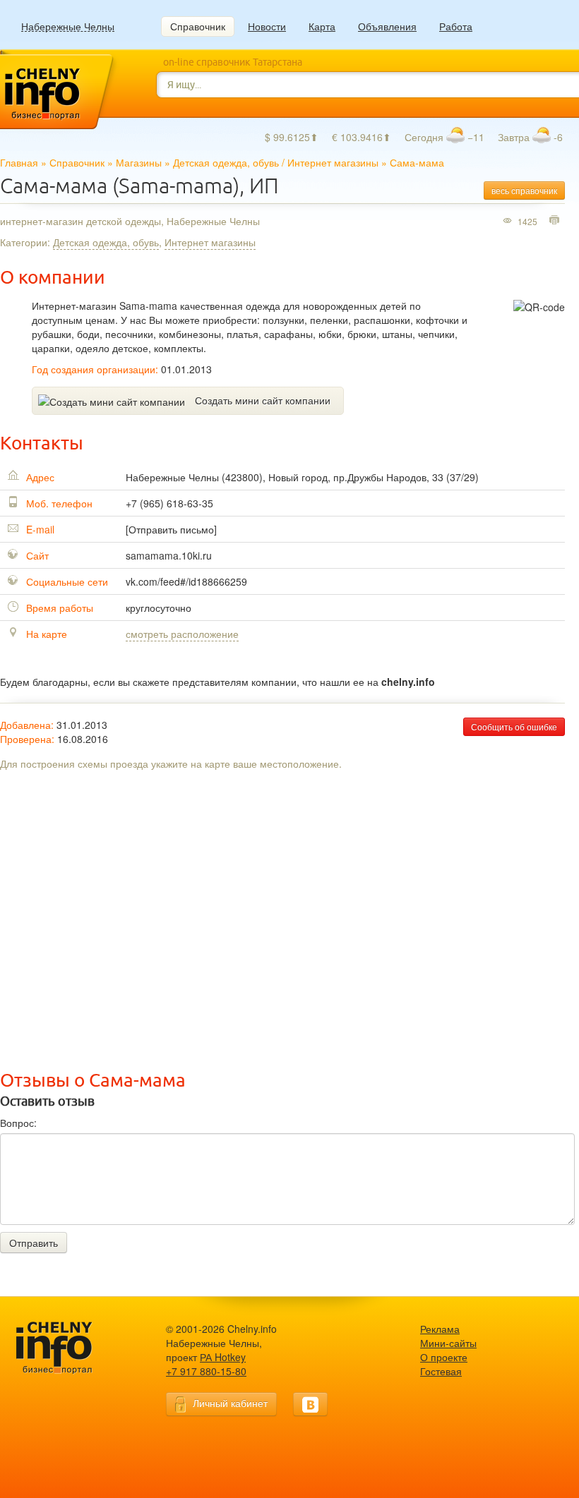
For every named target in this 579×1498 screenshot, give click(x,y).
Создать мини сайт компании (262, 400)
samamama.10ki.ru (169, 555)
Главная (19, 162)
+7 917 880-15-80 (206, 1371)
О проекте (443, 1357)
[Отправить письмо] (171, 529)
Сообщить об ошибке (514, 726)
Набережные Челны (67, 26)
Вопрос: (18, 1123)
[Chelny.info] (67, 1348)
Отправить (33, 1243)
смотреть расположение (182, 634)
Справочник (197, 26)
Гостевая (441, 1371)
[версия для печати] (556, 221)
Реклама (440, 1329)
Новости (267, 26)
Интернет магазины (332, 162)
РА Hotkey (223, 1357)
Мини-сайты (448, 1343)
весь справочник (524, 190)
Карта (322, 26)
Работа (455, 26)
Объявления (387, 26)
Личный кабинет (230, 1403)
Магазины (139, 162)
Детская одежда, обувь (226, 162)
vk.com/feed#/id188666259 (186, 581)
